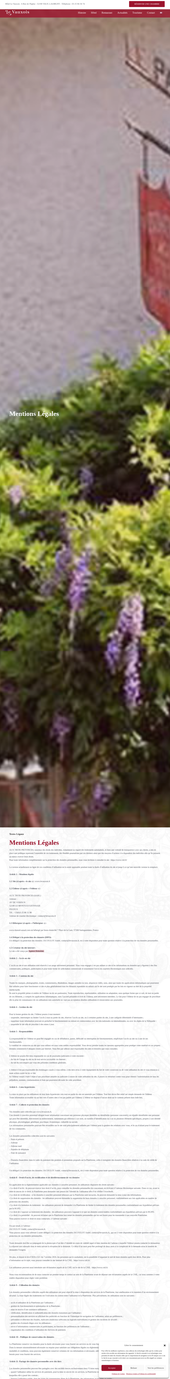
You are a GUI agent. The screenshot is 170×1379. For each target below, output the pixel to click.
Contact (151, 12)
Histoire (82, 12)
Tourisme (137, 12)
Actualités (122, 12)
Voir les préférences (156, 1368)
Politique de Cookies (118, 1374)
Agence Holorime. (36, 951)
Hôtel (94, 12)
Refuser (134, 1368)
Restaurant (107, 12)
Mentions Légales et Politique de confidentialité (141, 1374)
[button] (164, 1345)
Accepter (112, 1368)
